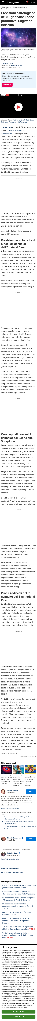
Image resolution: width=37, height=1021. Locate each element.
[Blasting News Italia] (12, 2)
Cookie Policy (23, 1007)
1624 (25, 955)
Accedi (33, 2)
